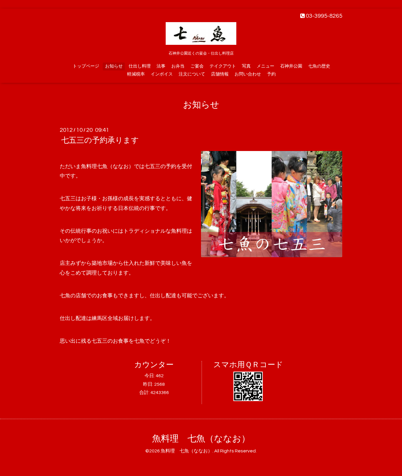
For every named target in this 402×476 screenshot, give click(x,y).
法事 (161, 66)
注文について (192, 74)
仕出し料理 (140, 66)
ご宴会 (197, 66)
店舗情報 (220, 74)
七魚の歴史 (319, 66)
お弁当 (178, 66)
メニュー (265, 66)
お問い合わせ (248, 74)
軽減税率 (136, 74)
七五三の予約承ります (100, 140)
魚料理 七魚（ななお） (201, 438)
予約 (271, 74)
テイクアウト (223, 66)
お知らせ (114, 66)
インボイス (162, 74)
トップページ (86, 66)
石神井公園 (291, 66)
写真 (246, 66)
